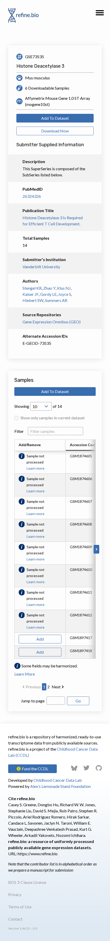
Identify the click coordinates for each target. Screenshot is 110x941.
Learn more (36, 468)
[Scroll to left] (13, 549)
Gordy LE (48, 294)
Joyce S (64, 294)
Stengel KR (32, 288)
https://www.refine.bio (38, 853)
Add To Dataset (55, 118)
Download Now (55, 130)
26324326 (32, 196)
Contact (15, 918)
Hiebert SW (33, 300)
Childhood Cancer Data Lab (58, 780)
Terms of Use (19, 906)
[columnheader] (86, 445)
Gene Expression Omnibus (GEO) (52, 321)
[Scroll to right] (96, 549)
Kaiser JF (31, 294)
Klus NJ (64, 288)
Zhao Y (49, 288)
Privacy (14, 894)
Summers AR (56, 300)
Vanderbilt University (41, 266)
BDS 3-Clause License (27, 882)
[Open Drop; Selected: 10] (41, 406)
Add (40, 639)
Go (78, 700)
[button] (100, 14)
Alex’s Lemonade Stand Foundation (60, 786)
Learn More (24, 673)
